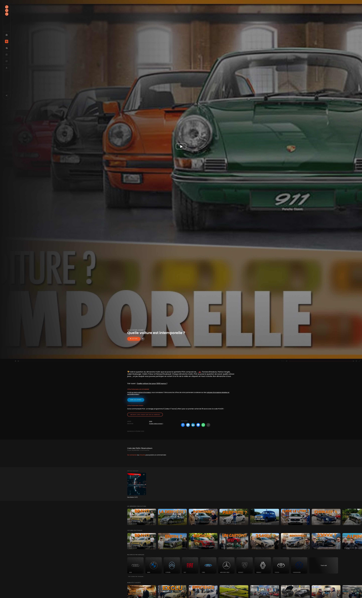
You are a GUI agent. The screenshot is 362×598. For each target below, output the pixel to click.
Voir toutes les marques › (136, 576)
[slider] (149, 361)
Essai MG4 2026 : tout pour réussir (262, 548)
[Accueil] (6, 10)
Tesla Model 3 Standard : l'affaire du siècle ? (327, 548)
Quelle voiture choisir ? (156, 424)
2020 (150, 421)
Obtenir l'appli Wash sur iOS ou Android (145, 414)
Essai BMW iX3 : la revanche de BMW (293, 548)
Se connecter (132, 455)
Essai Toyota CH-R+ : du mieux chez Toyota (173, 548)
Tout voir (324, 565)
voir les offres (135, 400)
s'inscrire (142, 455)
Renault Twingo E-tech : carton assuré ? (234, 548)
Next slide (359, 517)
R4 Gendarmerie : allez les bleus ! (262, 524)
